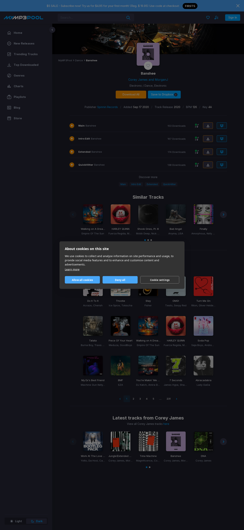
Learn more (72, 269)
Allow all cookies (82, 280)
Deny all (120, 280)
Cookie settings (160, 280)
